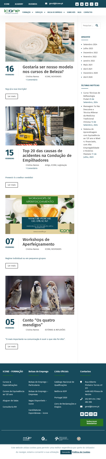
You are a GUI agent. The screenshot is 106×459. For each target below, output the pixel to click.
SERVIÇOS (39, 12)
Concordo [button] (66, 452)
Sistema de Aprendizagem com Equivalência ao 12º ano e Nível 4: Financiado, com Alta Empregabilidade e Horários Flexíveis (91, 141)
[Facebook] (82, 4)
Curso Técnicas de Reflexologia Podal (91, 96)
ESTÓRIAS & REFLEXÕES (55, 330)
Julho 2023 (88, 48)
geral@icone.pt (56, 3)
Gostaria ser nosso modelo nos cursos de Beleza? (48, 69)
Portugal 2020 (60, 397)
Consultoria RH (10, 407)
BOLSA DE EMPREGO (54, 12)
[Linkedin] (96, 4)
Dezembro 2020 (90, 73)
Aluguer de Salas (10, 400)
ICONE (6, 4)
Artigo (47, 165)
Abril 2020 (87, 77)
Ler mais (12, 96)
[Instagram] (91, 4)
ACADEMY (19, 4)
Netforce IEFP (60, 391)
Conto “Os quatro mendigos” (39, 322)
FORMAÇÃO (26, 12)
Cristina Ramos (32, 76)
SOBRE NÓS (71, 12)
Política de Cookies (81, 452)
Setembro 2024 (90, 44)
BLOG (79, 12)
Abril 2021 (87, 69)
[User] (77, 4)
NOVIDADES (56, 76)
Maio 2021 (87, 65)
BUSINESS (33, 4)
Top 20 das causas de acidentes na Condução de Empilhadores (47, 155)
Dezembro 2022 (90, 52)
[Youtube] (86, 4)
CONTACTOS (88, 12)
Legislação (62, 165)
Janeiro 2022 (89, 61)
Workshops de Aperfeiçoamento (39, 242)
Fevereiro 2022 (89, 56)
